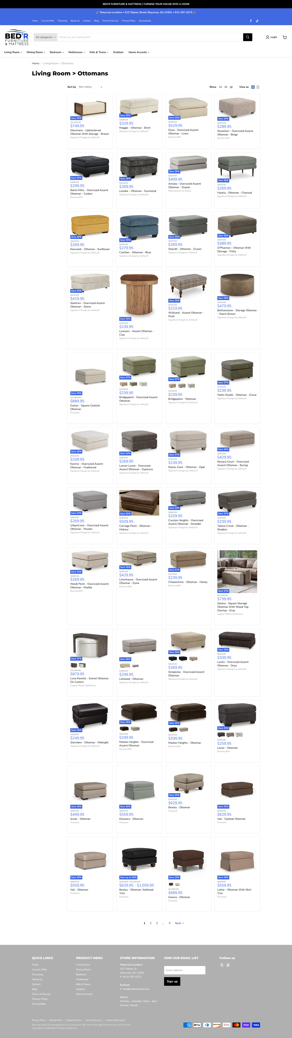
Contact (87, 21)
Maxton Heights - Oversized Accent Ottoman (136, 743)
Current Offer (47, 21)
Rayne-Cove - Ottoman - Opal (186, 467)
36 (225, 87)
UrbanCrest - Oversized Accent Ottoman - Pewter (89, 527)
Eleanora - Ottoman (131, 819)
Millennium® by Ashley (179, 190)
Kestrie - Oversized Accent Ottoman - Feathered (86, 465)
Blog (96, 21)
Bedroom (56, 52)
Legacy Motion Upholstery (230, 614)
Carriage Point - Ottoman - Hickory (135, 527)
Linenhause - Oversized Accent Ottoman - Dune (138, 581)
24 (220, 87)
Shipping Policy (74, 1020)
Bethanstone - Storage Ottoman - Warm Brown (237, 312)
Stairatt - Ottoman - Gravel (184, 249)
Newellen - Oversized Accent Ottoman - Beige (235, 132)
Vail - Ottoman (79, 890)
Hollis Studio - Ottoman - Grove (237, 395)
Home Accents (138, 52)
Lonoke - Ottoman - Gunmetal (137, 191)
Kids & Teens (98, 52)
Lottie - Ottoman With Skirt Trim (234, 891)
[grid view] (253, 87)
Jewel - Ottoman (80, 819)
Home (35, 21)
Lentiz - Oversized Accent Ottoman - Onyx (233, 663)
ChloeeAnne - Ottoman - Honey (188, 582)
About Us (75, 21)
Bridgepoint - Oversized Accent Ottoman (138, 399)
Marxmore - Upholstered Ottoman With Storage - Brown (89, 132)
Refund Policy (56, 1020)
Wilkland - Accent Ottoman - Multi (186, 314)
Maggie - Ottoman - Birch (134, 128)
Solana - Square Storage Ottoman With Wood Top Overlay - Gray (232, 606)
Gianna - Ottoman (179, 897)
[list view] (257, 87)
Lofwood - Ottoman (131, 679)
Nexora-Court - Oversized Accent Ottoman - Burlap (233, 463)
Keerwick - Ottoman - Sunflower (90, 249)
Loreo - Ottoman (227, 748)
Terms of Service (110, 21)
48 (231, 87)
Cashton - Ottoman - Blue (135, 252)
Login (274, 37)
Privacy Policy (129, 21)
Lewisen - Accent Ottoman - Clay (136, 333)
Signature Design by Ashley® (85, 137)
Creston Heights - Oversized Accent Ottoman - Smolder (185, 522)
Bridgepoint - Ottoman (182, 399)
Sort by (71, 87)
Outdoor (118, 52)
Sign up (172, 981)
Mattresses (75, 52)
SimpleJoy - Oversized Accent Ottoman (186, 673)
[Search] (247, 37)
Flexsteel (74, 412)
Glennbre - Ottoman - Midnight (89, 742)
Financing (62, 21)
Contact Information (115, 1020)
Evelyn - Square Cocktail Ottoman (85, 407)
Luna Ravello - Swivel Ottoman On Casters (89, 680)
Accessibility (145, 21)
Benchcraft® (174, 137)
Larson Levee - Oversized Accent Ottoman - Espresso (136, 467)
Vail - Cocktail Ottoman (231, 819)
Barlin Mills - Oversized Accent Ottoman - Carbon (89, 192)
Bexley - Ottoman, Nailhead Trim (136, 891)
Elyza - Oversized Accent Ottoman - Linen (183, 131)
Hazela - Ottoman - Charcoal (234, 193)
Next (178, 923)
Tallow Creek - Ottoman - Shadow (233, 527)
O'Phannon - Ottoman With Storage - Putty (234, 249)
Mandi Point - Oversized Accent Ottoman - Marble (89, 585)
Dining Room (35, 52)
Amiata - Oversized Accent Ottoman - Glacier (184, 185)
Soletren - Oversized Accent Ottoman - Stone (87, 305)
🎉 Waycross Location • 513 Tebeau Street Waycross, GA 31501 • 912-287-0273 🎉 (146, 12)
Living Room (12, 52)
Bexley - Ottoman (179, 807)
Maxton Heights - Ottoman (184, 743)
